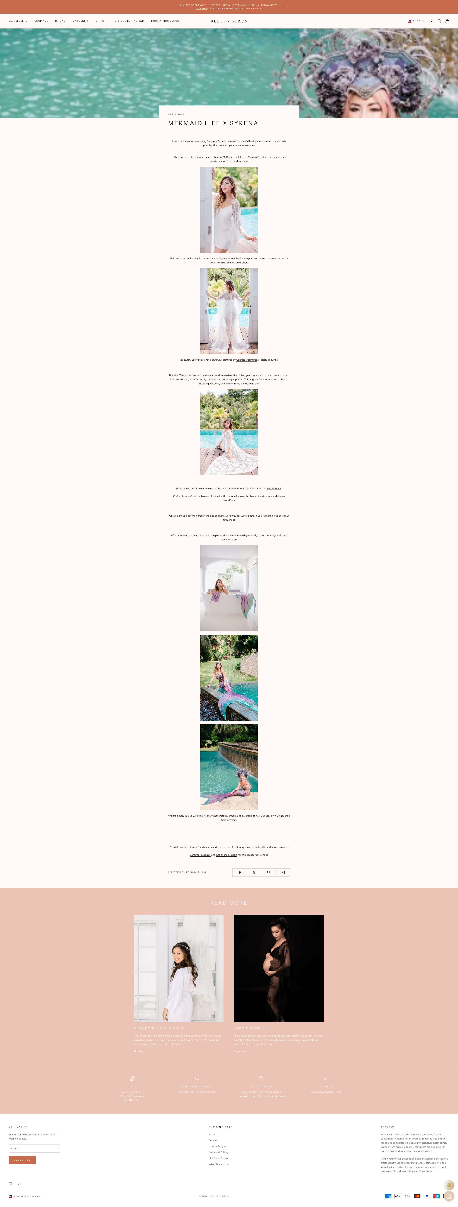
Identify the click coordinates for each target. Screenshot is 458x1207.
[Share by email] (283, 872)
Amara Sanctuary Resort (203, 847)
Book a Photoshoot (166, 21)
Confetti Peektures (246, 360)
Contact (213, 1140)
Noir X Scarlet (251, 1028)
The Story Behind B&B (127, 21)
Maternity (81, 21)
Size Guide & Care (218, 1158)
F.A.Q (212, 1134)
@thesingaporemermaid (259, 141)
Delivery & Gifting (218, 1152)
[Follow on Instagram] (10, 1184)
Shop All (41, 21)
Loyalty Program (218, 1146)
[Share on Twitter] (254, 872)
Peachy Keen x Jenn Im (159, 1028)
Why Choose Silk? (219, 1164)
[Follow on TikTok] (19, 1184)
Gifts (100, 21)
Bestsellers (18, 21)
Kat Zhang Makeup (226, 855)
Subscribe (22, 1160)
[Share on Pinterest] (268, 872)
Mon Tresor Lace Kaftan (234, 262)
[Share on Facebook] (240, 872)
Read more (140, 1051)
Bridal (60, 21)
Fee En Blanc (274, 488)
